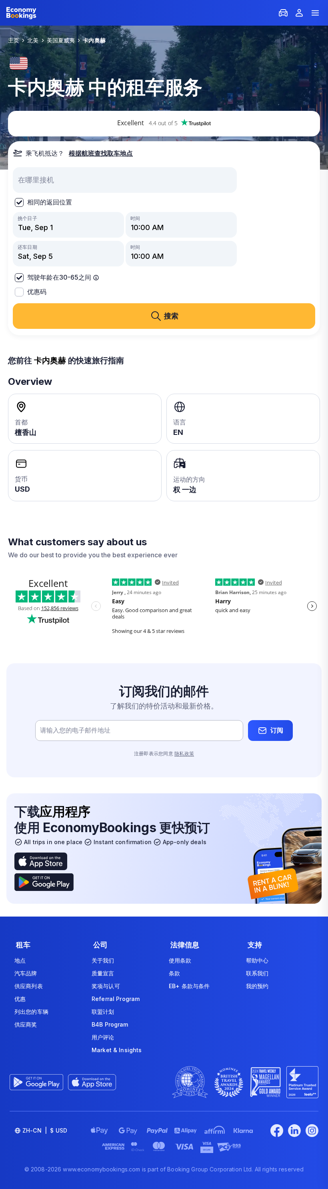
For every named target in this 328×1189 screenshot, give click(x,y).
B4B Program (110, 1024)
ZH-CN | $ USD (44, 1130)
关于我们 (103, 960)
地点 (20, 960)
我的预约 (257, 986)
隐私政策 (184, 754)
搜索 (171, 316)
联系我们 (257, 973)
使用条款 (180, 960)
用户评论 (103, 1037)
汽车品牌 (25, 973)
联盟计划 (103, 1011)
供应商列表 (28, 986)
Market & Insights (117, 1050)
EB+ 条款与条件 (189, 986)
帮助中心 (257, 960)
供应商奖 (25, 1024)
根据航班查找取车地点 (101, 153)
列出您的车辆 (31, 1011)
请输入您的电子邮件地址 (75, 730)
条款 (174, 973)
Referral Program (116, 998)
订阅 (276, 730)
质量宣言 (103, 973)
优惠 (20, 998)
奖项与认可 (106, 986)
